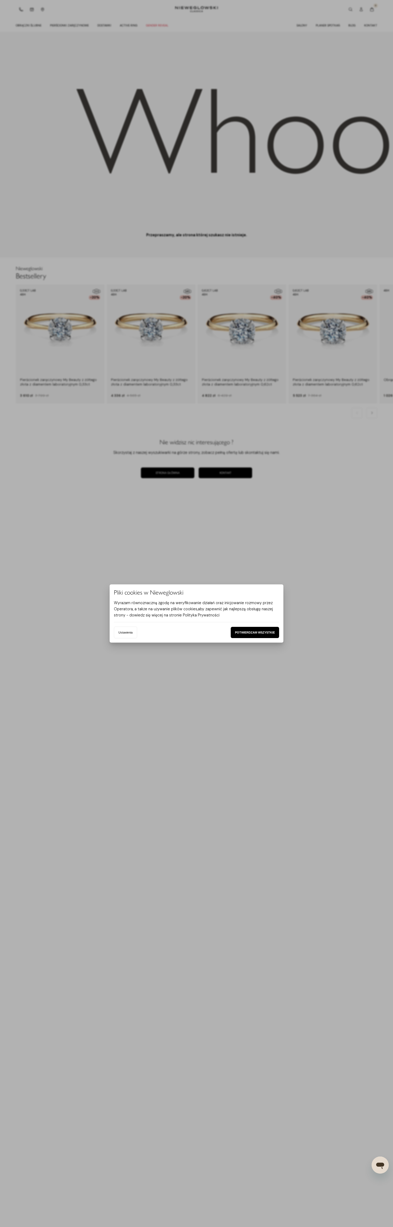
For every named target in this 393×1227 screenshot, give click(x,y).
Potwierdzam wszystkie (255, 632)
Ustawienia (125, 632)
